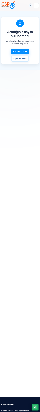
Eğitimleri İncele (20, 59)
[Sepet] (30, 5)
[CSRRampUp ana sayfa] (8, 5)
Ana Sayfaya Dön (20, 51)
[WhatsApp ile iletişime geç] (35, 407)
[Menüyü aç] (36, 5)
